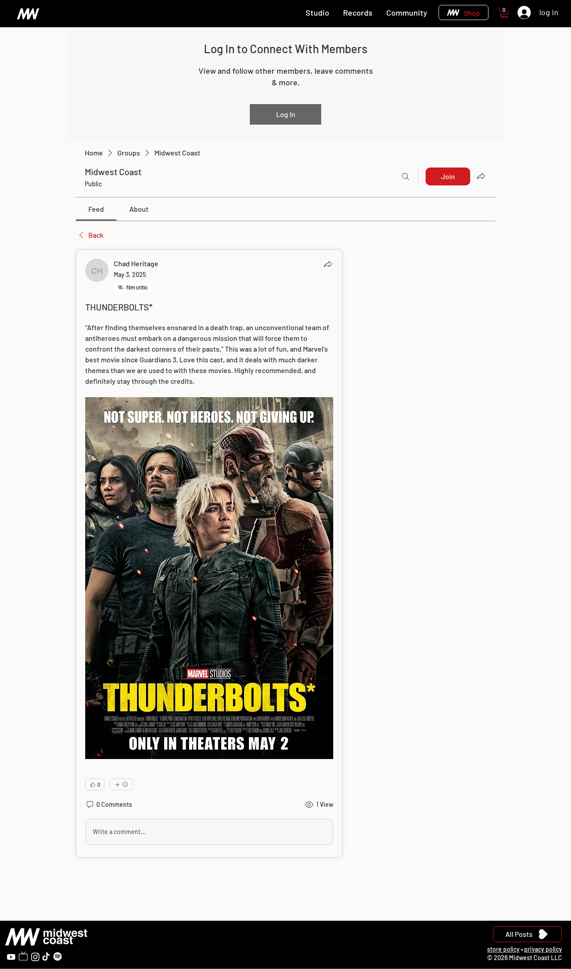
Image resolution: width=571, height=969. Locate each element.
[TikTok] (46, 956)
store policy (503, 949)
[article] (209, 553)
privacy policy (543, 949)
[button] (504, 13)
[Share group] (481, 176)
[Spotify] (57, 956)
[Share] (328, 264)
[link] (96, 209)
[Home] (28, 14)
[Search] (405, 176)
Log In (285, 114)
